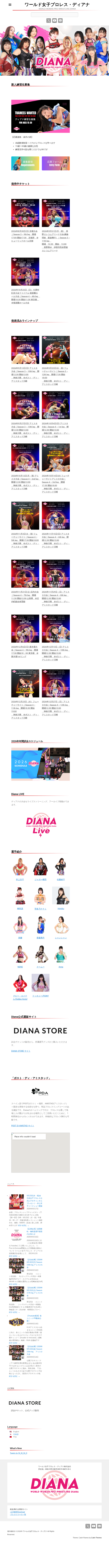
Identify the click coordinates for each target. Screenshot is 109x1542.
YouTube (54, 20)
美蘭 (20, 938)
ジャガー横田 (41, 879)
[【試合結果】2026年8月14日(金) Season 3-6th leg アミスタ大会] (16, 1353)
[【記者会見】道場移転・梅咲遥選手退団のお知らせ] (16, 1235)
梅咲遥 (20, 908)
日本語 (15, 1434)
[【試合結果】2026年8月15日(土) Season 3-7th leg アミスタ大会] (16, 1294)
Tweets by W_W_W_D (18, 1453)
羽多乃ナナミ (41, 909)
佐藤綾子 (61, 879)
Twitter (48, 20)
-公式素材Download (17, 1512)
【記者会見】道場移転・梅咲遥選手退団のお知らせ (34, 1231)
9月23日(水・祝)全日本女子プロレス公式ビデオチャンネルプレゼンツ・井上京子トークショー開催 (34, 1201)
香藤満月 (41, 938)
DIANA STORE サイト (20, 1051)
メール (60, 20)
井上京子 (20, 879)
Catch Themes (96, 1538)
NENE (20, 967)
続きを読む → (23, 1225)
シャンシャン (61, 938)
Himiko (61, 908)
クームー (41, 967)
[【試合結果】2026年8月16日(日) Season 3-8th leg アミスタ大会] (16, 1266)
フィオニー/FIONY (40, 996)
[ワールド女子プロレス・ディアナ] (54, 50)
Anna (61, 967)
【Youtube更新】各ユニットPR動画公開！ (34, 1318)
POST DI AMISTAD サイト (22, 1125)
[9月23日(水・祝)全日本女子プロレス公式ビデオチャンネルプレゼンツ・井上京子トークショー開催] (16, 1202)
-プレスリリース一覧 (18, 1514)
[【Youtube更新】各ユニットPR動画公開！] (16, 1322)
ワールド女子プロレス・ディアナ (57, 4)
